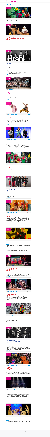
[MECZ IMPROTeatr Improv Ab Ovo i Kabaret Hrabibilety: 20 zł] (18, 55)
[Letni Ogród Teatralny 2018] (12, 1)
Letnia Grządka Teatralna (11, 35)
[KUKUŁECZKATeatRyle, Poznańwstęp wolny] (18, 358)
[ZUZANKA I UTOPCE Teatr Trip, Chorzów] (18, 12)
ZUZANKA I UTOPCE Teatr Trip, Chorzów (12, 20)
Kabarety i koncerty (10, 139)
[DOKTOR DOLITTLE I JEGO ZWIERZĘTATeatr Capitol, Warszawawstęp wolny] (18, 107)
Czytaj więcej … (8, 74)
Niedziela (29, 35)
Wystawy (11, 89)
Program (16, 35)
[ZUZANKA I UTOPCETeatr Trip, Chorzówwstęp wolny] (18, 157)
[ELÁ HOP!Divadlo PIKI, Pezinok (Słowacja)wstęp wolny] (18, 205)
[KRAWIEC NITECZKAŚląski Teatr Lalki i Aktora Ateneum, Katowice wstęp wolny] (18, 409)
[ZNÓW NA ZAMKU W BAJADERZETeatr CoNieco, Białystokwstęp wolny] (18, 260)
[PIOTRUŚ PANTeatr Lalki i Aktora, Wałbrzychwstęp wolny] (18, 284)
